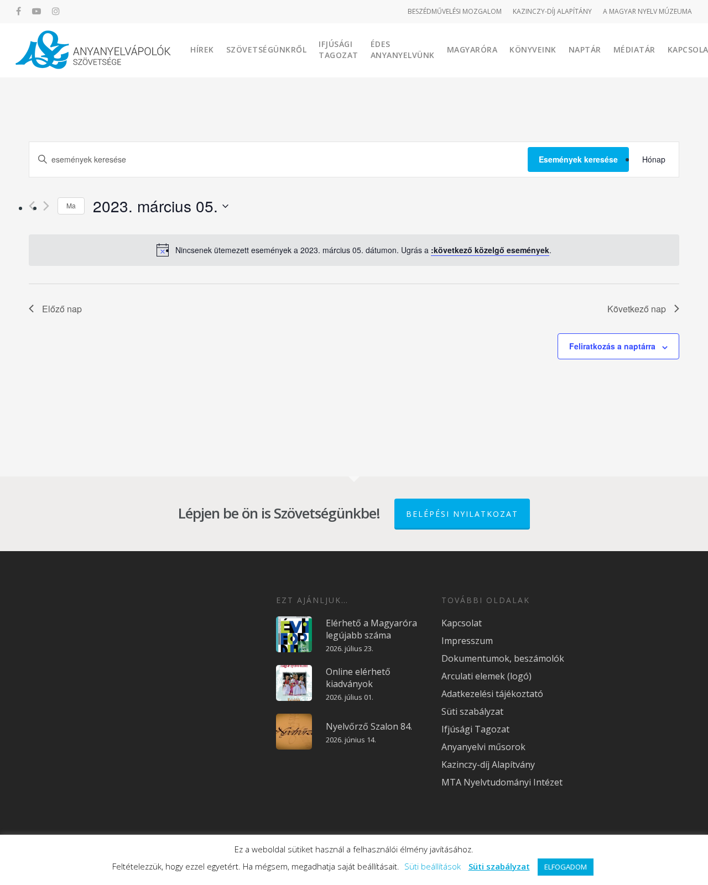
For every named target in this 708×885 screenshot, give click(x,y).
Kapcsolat (461, 623)
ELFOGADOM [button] (565, 867)
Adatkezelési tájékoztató (492, 694)
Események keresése (578, 159)
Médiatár (634, 49)
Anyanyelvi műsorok (483, 747)
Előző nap (62, 308)
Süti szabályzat (472, 711)
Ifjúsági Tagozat (338, 49)
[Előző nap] (32, 206)
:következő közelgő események (490, 249)
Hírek (202, 49)
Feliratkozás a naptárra (612, 346)
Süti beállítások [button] (432, 866)
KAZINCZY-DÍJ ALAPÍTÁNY (552, 11)
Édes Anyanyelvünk (403, 49)
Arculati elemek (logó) (486, 676)
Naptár (585, 49)
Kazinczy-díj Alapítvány (488, 764)
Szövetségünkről (266, 49)
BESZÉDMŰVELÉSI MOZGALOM (455, 11)
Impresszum (467, 641)
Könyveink (532, 49)
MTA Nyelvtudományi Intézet (502, 782)
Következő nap (636, 308)
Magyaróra (472, 49)
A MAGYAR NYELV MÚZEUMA (647, 11)
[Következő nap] (46, 206)
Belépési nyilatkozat (462, 514)
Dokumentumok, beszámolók (502, 658)
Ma (71, 205)
